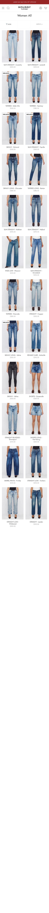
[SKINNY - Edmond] (13, 129)
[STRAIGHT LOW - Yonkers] (36, 462)
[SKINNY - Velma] (13, 378)
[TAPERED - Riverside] (13, 295)
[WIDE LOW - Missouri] (13, 252)
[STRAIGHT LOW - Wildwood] (13, 503)
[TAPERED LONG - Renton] (36, 170)
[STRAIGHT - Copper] (36, 295)
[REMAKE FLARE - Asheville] (36, 337)
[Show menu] (3, 8)
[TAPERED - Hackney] (36, 87)
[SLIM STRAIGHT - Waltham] (13, 211)
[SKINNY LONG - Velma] (13, 337)
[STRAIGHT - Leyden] (36, 503)
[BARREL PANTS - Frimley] (13, 462)
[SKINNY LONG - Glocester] (13, 170)
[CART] (45, 8)
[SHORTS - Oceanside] (36, 378)
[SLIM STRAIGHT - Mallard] (36, 211)
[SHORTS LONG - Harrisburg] (36, 419)
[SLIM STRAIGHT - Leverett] (36, 46)
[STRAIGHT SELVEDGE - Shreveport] (13, 419)
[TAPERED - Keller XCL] (13, 87)
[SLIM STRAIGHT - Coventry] (13, 46)
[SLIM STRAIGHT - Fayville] (36, 129)
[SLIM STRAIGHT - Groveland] (36, 252)
